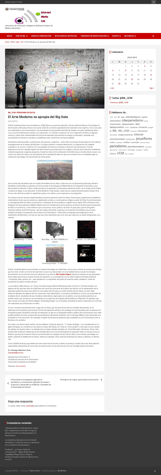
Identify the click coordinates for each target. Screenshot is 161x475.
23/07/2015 (12, 121)
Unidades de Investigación (94, 36)
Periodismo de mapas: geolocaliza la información (79, 380)
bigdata (144, 117)
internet (138, 134)
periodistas (148, 147)
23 (132, 79)
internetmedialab (117, 139)
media (112, 142)
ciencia (146, 121)
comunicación (115, 124)
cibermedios (115, 121)
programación (113, 150)
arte (17, 366)
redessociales (122, 150)
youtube (131, 154)
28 (119, 84)
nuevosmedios (144, 142)
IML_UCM (12, 113)
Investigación (130, 139)
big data (23, 366)
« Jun (112, 88)
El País (127, 127)
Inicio (9, 36)
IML (114, 130)
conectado (30, 406)
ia (110, 131)
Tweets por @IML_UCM (119, 102)
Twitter (145, 150)
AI (119, 117)
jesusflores (144, 139)
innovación (113, 135)
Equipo (115, 36)
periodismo (118, 146)
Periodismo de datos (26, 113)
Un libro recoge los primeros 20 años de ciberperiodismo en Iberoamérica (21, 433)
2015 (111, 117)
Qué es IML (20, 36)
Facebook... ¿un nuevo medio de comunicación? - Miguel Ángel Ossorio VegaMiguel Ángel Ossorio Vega (20, 451)
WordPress (62, 471)
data (137, 124)
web (126, 154)
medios (126, 142)
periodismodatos (136, 146)
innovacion (142, 131)
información (133, 131)
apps (122, 117)
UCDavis (113, 154)
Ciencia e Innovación (41, 36)
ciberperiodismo (132, 120)
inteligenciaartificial (125, 135)
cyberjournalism (128, 124)
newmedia (135, 142)
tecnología (131, 150)
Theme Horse (34, 471)
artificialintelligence (133, 117)
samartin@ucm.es (16, 353)
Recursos (129, 36)
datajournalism (117, 127)
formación (143, 127)
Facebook (134, 127)
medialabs (119, 142)
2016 (115, 117)
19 (151, 75)
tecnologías (139, 150)
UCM (120, 153)
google (150, 127)
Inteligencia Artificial (66, 36)
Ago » (152, 88)
